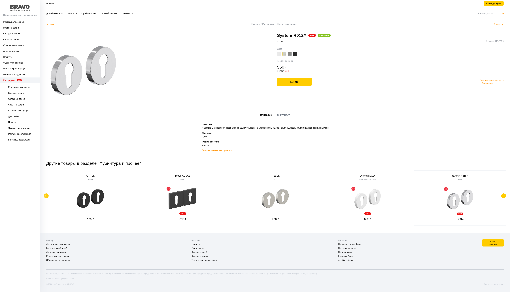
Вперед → (499, 24)
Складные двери (11, 34)
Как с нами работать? (56, 248)
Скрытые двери (11, 39)
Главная (255, 24)
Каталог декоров (200, 256)
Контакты (128, 13)
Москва (50, 3)
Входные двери (11, 28)
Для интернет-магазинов (58, 244)
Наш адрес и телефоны (349, 244)
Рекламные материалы (57, 256)
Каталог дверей (199, 252)
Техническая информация (204, 260)
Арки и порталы (11, 51)
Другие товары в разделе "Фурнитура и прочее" (93, 163)
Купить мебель (345, 256)
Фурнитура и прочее (13, 63)
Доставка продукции (56, 252)
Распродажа (12, 80)
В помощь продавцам (14, 74)
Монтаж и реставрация (14, 69)
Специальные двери (13, 45)
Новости (72, 13)
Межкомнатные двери (14, 22)
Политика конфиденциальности (60, 278)
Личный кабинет (109, 13)
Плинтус (7, 57)
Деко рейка (13, 116)
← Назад (50, 24)
